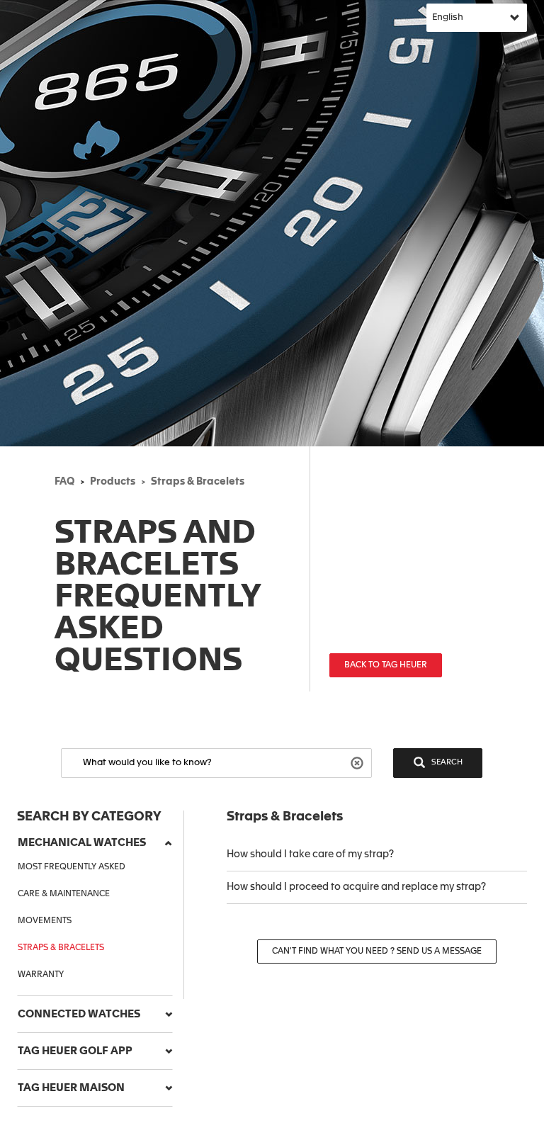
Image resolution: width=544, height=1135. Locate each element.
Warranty (41, 975)
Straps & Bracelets (197, 482)
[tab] (95, 843)
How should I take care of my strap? (311, 854)
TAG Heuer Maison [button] (71, 1088)
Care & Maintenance (64, 894)
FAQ (64, 482)
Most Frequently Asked (71, 867)
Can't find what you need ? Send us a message (377, 951)
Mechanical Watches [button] (82, 842)
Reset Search (359, 762)
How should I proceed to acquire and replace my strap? (356, 887)
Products (112, 482)
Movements (45, 921)
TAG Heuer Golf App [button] (75, 1051)
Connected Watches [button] (79, 1014)
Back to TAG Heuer (385, 665)
